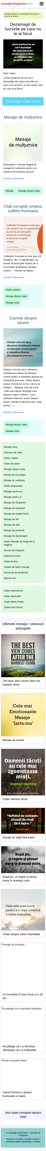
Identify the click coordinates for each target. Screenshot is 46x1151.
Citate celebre (13, 289)
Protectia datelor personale (18, 1141)
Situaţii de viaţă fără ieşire (19, 837)
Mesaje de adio (12, 525)
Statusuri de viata (13, 452)
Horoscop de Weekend (16, 572)
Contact (36, 1141)
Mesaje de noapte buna (16, 513)
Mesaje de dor (11, 519)
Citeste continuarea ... (14, 178)
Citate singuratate (13, 486)
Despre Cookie (32, 1139)
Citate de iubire (12, 463)
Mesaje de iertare (13, 740)
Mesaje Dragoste (11, 14)
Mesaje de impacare (14, 508)
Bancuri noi (10, 578)
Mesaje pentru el (12, 497)
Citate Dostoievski (13, 590)
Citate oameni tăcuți (15, 799)
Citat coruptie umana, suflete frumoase (23, 208)
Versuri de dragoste (14, 550)
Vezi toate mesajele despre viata (23, 1114)
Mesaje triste (12, 302)
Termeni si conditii (14, 1139)
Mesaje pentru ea (13, 491)
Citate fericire (11, 561)
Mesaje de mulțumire (23, 117)
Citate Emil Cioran (13, 607)
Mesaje (9, 191)
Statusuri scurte (12, 556)
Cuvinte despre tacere (23, 320)
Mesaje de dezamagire (16, 536)
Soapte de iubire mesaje (16, 567)
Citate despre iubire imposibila (21, 934)
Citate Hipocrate (12, 596)
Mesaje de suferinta (14, 480)
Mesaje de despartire (15, 502)
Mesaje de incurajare (15, 474)
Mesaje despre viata (29, 191)
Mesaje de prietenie (14, 530)
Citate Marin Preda (14, 601)
